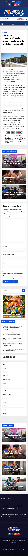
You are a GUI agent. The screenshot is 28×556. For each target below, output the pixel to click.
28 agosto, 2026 (9, 439)
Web (4, 263)
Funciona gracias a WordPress (10, 540)
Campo (5, 364)
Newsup (22, 540)
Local (4, 391)
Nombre (5, 246)
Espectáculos (6, 379)
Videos (4, 413)
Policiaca (5, 406)
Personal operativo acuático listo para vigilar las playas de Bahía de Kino (9, 139)
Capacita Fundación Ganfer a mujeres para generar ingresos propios (14, 179)
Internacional (6, 387)
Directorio (5, 375)
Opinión (5, 402)
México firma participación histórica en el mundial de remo (13, 486)
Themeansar (14, 542)
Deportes (5, 372)
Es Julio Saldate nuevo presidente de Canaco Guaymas (19, 138)
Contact (5, 368)
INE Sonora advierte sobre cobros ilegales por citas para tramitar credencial (12, 327)
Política (5, 409)
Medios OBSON (7, 394)
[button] (23, 24)
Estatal (4, 32)
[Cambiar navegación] (13, 24)
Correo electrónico (8, 254)
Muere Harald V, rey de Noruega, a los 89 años (13, 469)
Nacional (5, 398)
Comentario (6, 217)
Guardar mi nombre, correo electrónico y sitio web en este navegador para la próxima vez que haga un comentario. (14, 276)
